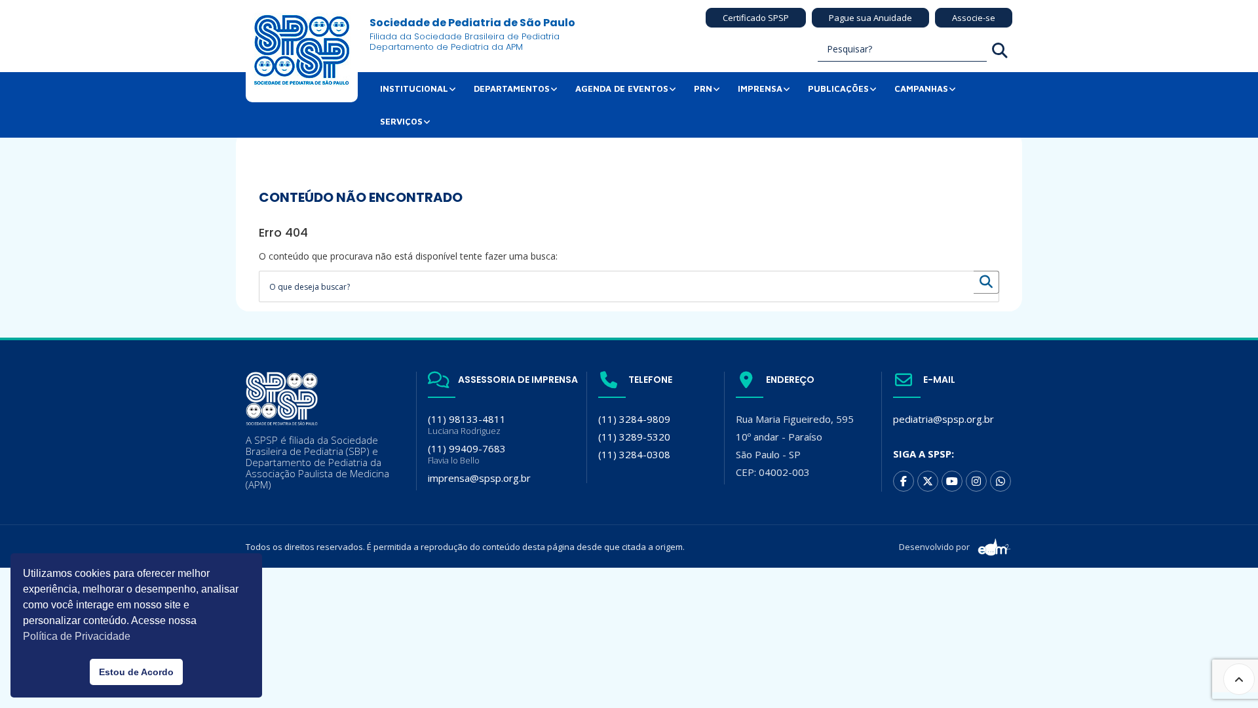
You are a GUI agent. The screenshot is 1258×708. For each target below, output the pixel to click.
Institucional (414, 88)
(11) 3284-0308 (634, 454)
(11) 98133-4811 (467, 424)
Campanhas (921, 88)
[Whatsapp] (1000, 481)
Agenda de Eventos (621, 88)
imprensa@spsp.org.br (479, 477)
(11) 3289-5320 (634, 436)
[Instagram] (976, 481)
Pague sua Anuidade (870, 18)
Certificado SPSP (756, 18)
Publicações (838, 88)
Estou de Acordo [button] (136, 672)
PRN (703, 88)
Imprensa (760, 88)
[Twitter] (927, 481)
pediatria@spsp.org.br (943, 418)
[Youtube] (952, 481)
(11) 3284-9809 (634, 418)
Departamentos (512, 88)
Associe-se (973, 18)
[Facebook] (903, 481)
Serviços (401, 121)
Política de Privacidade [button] (76, 636)
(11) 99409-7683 (467, 454)
